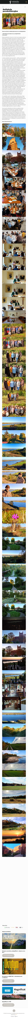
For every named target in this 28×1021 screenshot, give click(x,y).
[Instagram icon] (15, 1016)
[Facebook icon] (11, 1016)
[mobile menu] (26, 2)
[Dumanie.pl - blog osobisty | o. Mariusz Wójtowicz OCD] (14, 2)
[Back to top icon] (14, 1010)
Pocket (12, 927)
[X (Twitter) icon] (12, 1016)
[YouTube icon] (14, 1016)
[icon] (16, 1016)
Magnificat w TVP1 (6, 1001)
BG (16, 1014)
